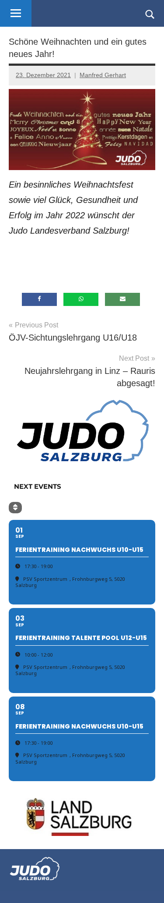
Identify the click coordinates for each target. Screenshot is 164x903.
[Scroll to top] (146, 885)
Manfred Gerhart (103, 74)
